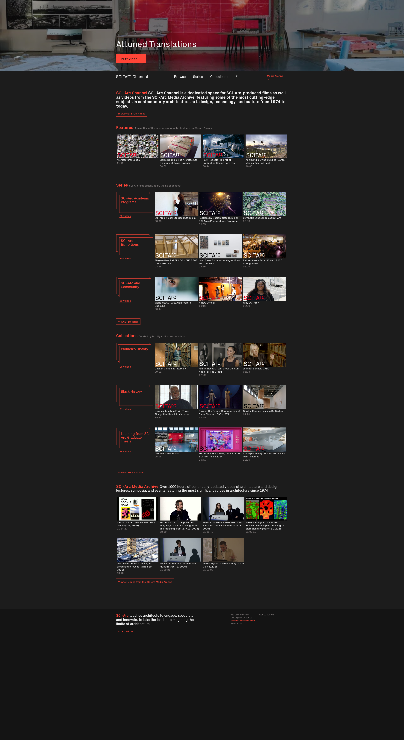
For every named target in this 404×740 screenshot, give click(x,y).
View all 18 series (128, 321)
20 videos (125, 300)
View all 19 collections (131, 472)
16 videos (125, 366)
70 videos (125, 215)
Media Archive (275, 75)
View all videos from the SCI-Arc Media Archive (145, 581)
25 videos (125, 451)
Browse (180, 76)
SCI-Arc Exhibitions (130, 242)
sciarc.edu (124, 631)
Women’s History (134, 348)
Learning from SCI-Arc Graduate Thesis (136, 437)
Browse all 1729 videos (131, 113)
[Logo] (132, 81)
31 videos (125, 409)
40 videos (125, 258)
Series (198, 76)
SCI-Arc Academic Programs (135, 200)
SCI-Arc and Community (130, 284)
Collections (219, 76)
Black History (131, 391)
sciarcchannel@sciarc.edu (243, 620)
